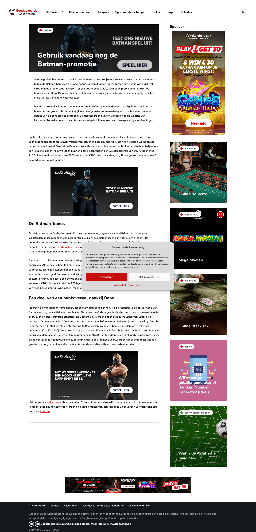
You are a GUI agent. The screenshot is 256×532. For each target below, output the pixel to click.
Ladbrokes (56, 402)
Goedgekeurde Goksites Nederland (103, 505)
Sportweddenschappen (130, 12)
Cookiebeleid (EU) (139, 505)
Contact (55, 505)
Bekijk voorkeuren (149, 277)
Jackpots (103, 12)
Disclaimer (70, 505)
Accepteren (106, 277)
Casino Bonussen (80, 12)
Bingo (170, 12)
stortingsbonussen (69, 247)
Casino (54, 12)
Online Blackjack (194, 326)
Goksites (186, 12)
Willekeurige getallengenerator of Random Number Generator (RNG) (197, 385)
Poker (156, 12)
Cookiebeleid (120, 285)
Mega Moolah (191, 260)
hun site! (45, 411)
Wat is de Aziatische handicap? (197, 456)
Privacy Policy (134, 285)
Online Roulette (193, 194)
